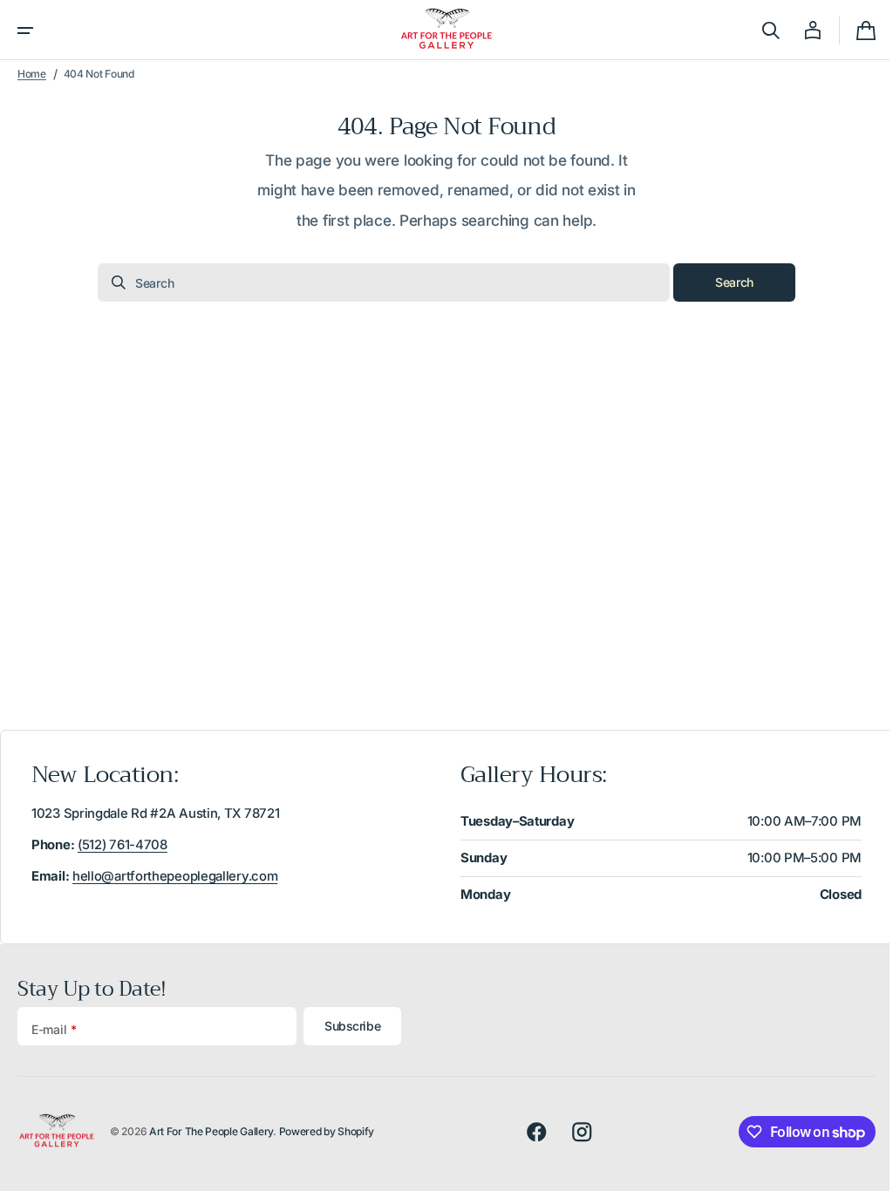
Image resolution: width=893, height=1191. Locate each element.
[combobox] (378, 282)
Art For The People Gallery (211, 1131)
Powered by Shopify (327, 1131)
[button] (25, 30)
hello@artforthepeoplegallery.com (174, 876)
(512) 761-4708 (122, 845)
